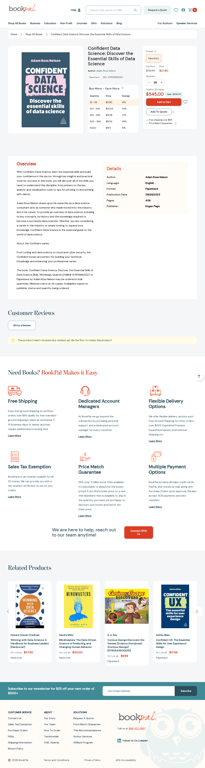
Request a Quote (157, 10)
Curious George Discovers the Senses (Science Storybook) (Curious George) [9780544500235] (125, 645)
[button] (197, 611)
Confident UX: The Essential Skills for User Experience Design (173, 643)
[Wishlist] (185, 102)
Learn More (14, 435)
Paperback (153, 58)
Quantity (150, 76)
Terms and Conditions (56, 760)
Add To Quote (158, 111)
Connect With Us (139, 532)
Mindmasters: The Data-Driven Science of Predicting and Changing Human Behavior (77, 643)
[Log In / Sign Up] (177, 10)
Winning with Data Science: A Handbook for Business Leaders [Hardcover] (30, 643)
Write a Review (22, 325)
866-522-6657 (137, 728)
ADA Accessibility (126, 760)
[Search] (135, 10)
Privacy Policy (93, 760)
